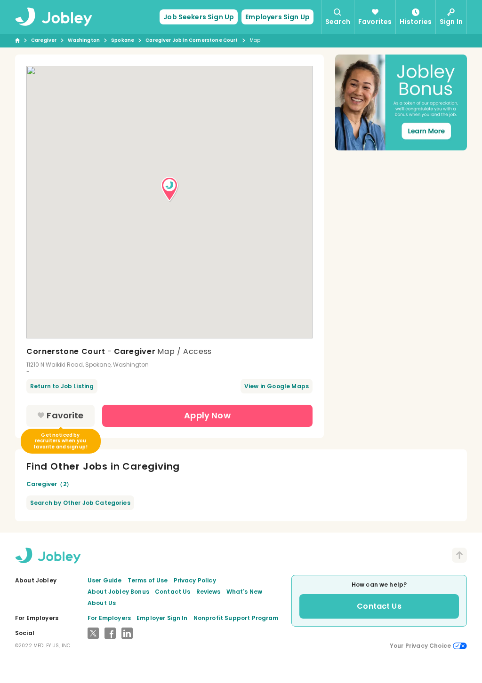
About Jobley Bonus (118, 592)
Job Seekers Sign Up (198, 17)
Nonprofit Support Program (236, 618)
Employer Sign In (162, 618)
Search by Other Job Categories (80, 503)
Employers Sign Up (277, 17)
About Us (102, 603)
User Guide (105, 580)
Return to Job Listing (62, 386)
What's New (244, 592)
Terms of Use (148, 580)
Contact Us (173, 592)
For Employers (109, 618)
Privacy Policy (195, 580)
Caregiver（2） (49, 484)
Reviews (208, 592)
